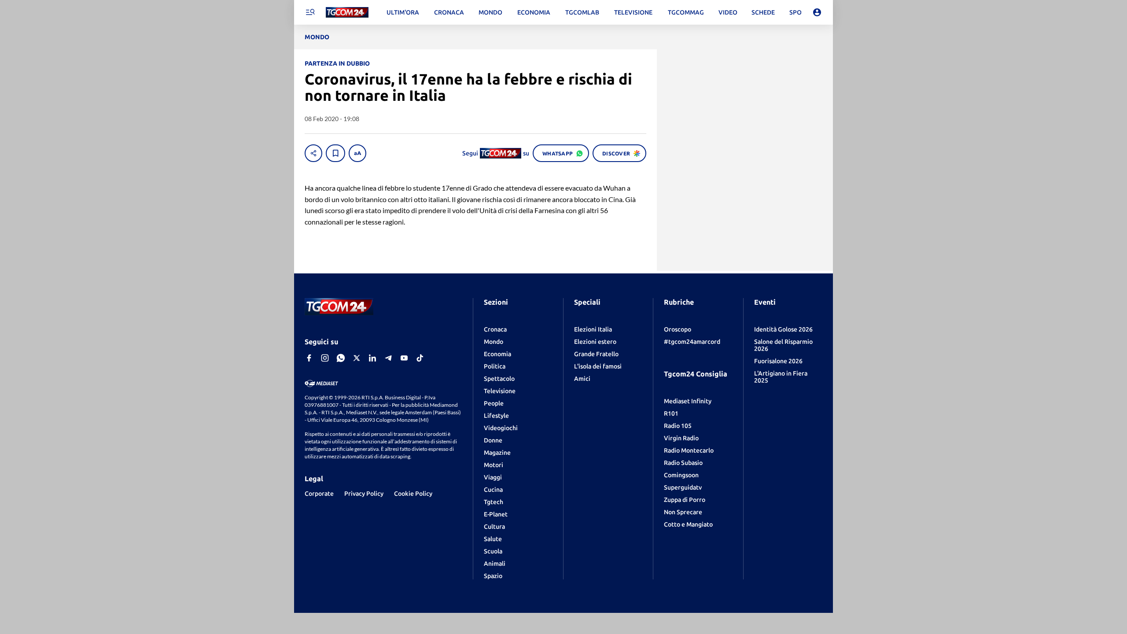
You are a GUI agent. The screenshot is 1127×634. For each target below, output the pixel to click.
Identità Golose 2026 (783, 329)
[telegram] (388, 358)
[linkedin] (372, 358)
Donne (493, 440)
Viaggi (493, 477)
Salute (493, 538)
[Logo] (347, 12)
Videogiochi (501, 427)
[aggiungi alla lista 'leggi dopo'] (335, 153)
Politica (494, 366)
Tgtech (493, 501)
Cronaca (495, 329)
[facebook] (309, 358)
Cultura (494, 526)
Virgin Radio (681, 438)
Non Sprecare (683, 512)
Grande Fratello (596, 354)
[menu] (310, 12)
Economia (497, 354)
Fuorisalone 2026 (778, 361)
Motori (493, 464)
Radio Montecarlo (689, 450)
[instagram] (324, 358)
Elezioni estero (595, 341)
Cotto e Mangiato (688, 524)
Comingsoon (681, 475)
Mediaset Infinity (687, 401)
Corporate (319, 493)
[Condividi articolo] (313, 153)
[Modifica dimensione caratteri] (357, 153)
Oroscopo (677, 329)
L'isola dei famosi (598, 366)
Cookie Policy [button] (413, 493)
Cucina (493, 489)
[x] (356, 358)
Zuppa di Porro (684, 499)
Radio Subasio (683, 462)
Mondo (493, 341)
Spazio (493, 575)
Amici (582, 378)
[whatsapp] (340, 358)
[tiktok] (420, 358)
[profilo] (817, 12)
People (494, 403)
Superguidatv (683, 487)
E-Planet (496, 514)
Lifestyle (496, 415)
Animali (494, 563)
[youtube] (404, 358)
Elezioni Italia (593, 329)
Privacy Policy (363, 493)
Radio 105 (678, 425)
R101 (671, 413)
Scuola (493, 551)
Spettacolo (499, 378)
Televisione (500, 390)
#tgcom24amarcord (692, 341)
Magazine (497, 452)
